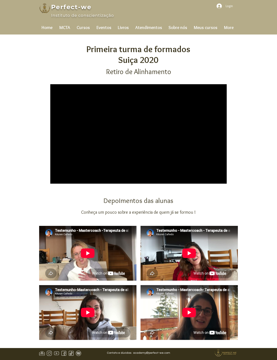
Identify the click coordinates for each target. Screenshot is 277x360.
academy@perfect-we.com (151, 352)
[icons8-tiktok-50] (71, 353)
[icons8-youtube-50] (56, 353)
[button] (64, 26)
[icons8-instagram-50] (49, 353)
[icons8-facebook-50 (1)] (64, 353)
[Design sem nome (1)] (42, 353)
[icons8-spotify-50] (78, 353)
